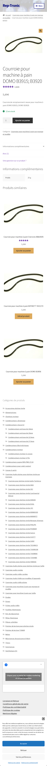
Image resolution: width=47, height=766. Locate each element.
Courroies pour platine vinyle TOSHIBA (22, 558)
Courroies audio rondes (14, 570)
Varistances (9, 647)
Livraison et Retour (11, 701)
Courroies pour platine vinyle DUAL (21, 504)
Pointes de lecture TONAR (15, 630)
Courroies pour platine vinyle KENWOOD (23, 512)
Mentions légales (10, 713)
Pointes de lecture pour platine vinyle (19, 626)
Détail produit (24, 316)
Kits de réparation (12, 614)
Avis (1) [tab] (6, 153)
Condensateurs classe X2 (14, 425)
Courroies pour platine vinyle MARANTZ (22, 516)
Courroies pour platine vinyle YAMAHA (22, 562)
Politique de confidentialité (29, 763)
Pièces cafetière (11, 622)
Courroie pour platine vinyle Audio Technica (24, 481)
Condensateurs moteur (14, 450)
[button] (43, 719)
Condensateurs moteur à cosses (20, 454)
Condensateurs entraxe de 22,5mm (21, 437)
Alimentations (10, 412)
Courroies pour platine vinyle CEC (20, 489)
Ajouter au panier (22, 120)
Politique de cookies (14, 763)
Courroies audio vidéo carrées (16, 574)
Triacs (7, 643)
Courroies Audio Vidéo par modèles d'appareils (22, 578)
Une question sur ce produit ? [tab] (14, 160)
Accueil (8, 15)
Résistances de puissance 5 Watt (17, 638)
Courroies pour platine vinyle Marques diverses (25, 520)
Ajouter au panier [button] (23, 250)
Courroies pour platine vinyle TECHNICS (23, 545)
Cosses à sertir (11, 470)
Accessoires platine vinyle (15, 408)
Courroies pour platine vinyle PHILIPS (22, 525)
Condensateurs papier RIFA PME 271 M (19, 462)
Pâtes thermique (11, 618)
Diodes (8, 597)
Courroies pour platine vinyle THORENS (22, 554)
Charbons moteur (12, 416)
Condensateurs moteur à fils (19, 458)
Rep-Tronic (11, 5)
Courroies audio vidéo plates (16, 582)
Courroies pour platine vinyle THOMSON (23, 549)
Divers (7, 601)
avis (17, 86)
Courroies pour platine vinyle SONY (21, 541)
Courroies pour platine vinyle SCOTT (22, 537)
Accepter (23, 743)
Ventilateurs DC (11, 651)
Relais (7, 634)
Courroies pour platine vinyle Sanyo (21, 533)
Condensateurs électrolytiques (17, 445)
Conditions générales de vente (15, 704)
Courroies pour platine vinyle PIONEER (22, 529)
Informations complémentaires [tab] (16, 146)
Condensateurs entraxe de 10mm (20, 429)
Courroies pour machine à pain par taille (20, 593)
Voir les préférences (23, 757)
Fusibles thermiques (13, 610)
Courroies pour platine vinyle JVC (20, 508)
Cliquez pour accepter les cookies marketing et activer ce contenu (23, 676)
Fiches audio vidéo (12, 605)
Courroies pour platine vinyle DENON (22, 500)
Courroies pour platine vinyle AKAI (21, 485)
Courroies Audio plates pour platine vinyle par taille (24, 566)
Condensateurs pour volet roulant (18, 466)
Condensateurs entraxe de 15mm (20, 433)
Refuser (23, 750)
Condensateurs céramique (15, 421)
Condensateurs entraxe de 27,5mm (21, 441)
